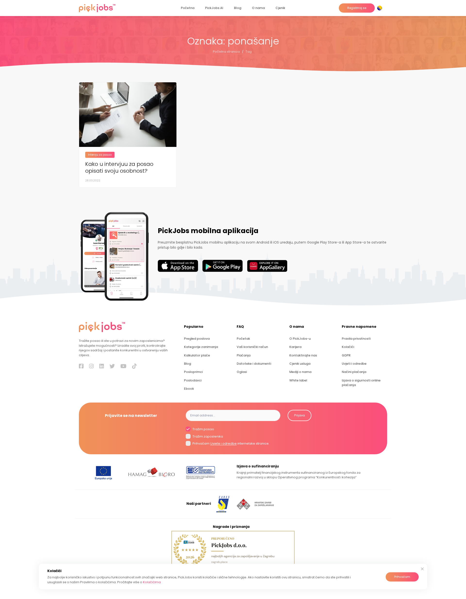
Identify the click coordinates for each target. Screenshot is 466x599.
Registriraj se (356, 8)
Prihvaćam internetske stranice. (230, 443)
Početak (243, 338)
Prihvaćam (402, 577)
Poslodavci (192, 380)
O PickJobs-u (300, 338)
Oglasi (242, 372)
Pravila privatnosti (356, 338)
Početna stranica (226, 51)
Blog (237, 8)
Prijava (299, 415)
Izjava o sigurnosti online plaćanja (361, 382)
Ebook (189, 388)
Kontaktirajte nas (303, 355)
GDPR (346, 355)
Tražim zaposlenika (207, 436)
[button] (380, 8)
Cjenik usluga (299, 363)
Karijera (295, 347)
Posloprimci (193, 372)
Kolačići (348, 347)
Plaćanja (243, 355)
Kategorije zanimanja (201, 347)
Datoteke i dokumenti (254, 363)
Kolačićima (152, 582)
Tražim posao (203, 429)
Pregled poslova (197, 338)
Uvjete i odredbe (223, 443)
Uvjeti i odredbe (354, 363)
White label (298, 380)
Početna (187, 8)
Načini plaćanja (354, 372)
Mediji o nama (300, 372)
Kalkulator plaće (197, 355)
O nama (258, 8)
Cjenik (280, 8)
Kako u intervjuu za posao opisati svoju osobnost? (119, 168)
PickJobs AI (214, 8)
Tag (249, 51)
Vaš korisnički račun (252, 347)
